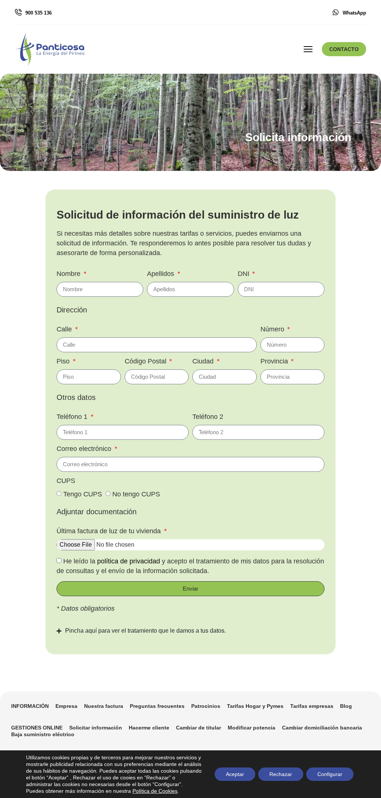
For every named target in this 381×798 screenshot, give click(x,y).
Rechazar (280, 774)
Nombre (69, 273)
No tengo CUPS (136, 494)
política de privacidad (129, 561)
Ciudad (203, 361)
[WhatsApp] (335, 12)
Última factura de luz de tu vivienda (110, 531)
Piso (64, 361)
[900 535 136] (18, 12)
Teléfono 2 (207, 416)
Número (273, 329)
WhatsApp (354, 13)
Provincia (275, 361)
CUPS (66, 480)
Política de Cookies (154, 791)
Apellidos (161, 273)
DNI (244, 273)
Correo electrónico (85, 448)
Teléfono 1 (73, 416)
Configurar (329, 774)
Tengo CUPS (82, 494)
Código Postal (146, 361)
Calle (65, 329)
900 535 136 (38, 13)
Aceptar (235, 774)
